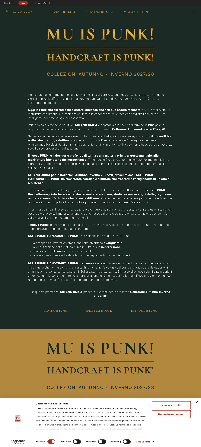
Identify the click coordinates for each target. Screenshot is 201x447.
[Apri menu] (194, 12)
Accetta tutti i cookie (171, 405)
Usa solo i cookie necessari (171, 414)
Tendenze (23, 3)
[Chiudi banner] (197, 402)
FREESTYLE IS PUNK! (99, 12)
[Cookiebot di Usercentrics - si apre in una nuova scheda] (18, 442)
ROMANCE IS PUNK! (137, 12)
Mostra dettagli (143, 441)
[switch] (77, 441)
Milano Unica (8, 3)
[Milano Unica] (18, 12)
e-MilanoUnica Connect (42, 3)
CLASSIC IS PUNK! (62, 12)
